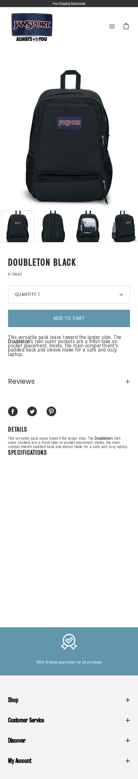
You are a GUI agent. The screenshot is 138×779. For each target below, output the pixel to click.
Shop (13, 699)
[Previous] (8, 136)
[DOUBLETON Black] (18, 226)
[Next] (130, 136)
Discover (17, 740)
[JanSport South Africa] (32, 26)
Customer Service (26, 720)
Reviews (21, 381)
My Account (19, 760)
